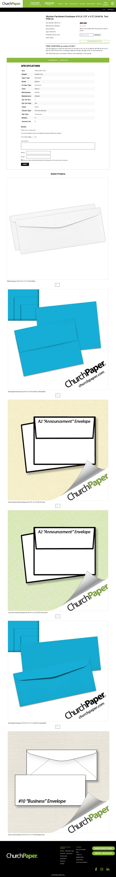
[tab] (53, 60)
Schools (62, 863)
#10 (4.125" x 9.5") (40, 70)
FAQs (77, 852)
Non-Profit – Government (66, 853)
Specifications (53, 60)
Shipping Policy (80, 857)
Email (23, 156)
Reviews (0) (63, 60)
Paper (66, 3)
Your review (25, 141)
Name (23, 152)
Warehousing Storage (103, 848)
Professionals (63, 856)
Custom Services (73, 3)
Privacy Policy (79, 859)
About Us (99, 3)
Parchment (38, 78)
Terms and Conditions (81, 862)
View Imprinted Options (94, 41)
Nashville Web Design (58, 875)
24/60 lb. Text (39, 74)
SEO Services (63, 875)
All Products (111, 9)
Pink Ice (37, 89)
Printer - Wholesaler (103, 853)
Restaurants (63, 858)
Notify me (97, 35)
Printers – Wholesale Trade (67, 851)
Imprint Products (91, 3)
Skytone (37, 81)
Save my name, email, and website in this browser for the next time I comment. (45, 160)
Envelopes (82, 3)
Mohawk (37, 96)
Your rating (24, 137)
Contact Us (79, 854)
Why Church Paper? (81, 849)
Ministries (62, 861)
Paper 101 (60, 3)
